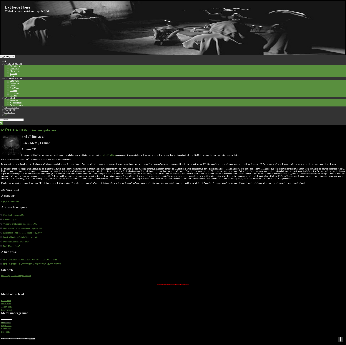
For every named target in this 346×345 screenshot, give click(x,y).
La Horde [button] (10, 98)
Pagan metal (6, 325)
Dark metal (6, 322)
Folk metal (5, 332)
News (12, 76)
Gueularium (15, 93)
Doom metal (6, 319)
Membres (14, 100)
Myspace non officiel (10, 201)
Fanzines (13, 73)
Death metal (6, 304)
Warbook (10, 110)
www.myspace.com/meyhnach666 (16, 275)
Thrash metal (6, 307)
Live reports (15, 71)
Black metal (6, 300)
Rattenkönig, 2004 (11, 219)
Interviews (14, 69)
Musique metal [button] (13, 64)
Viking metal (6, 329)
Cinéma (13, 86)
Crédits (32, 338)
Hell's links (11, 107)
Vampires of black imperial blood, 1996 (20, 224)
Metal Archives (109, 155)
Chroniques (15, 66)
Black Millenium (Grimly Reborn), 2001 (20, 237)
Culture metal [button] (13, 78)
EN (5, 115)
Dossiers (13, 90)
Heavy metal (6, 310)
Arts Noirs (14, 88)
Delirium (13, 95)
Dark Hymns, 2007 (11, 246)
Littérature (14, 81)
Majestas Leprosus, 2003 (13, 215)
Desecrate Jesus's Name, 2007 (16, 242)
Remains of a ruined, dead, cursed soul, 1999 (22, 233)
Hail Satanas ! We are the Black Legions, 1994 (23, 228)
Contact (9, 112)
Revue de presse (17, 105)
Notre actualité (16, 103)
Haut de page (340, 339)
